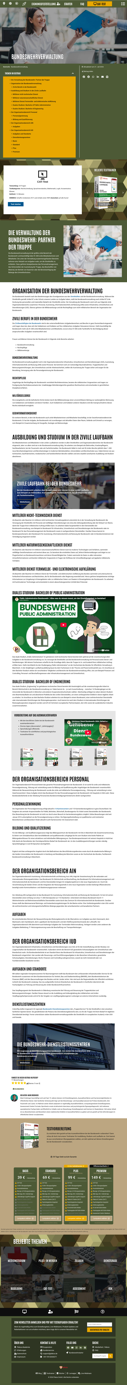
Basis (15, 141)
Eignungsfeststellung (44, 4)
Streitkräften (75, 296)
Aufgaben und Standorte (22, 134)
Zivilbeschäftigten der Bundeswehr (28, 323)
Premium (16, 152)
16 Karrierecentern (62, 809)
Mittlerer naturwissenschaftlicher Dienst (28, 98)
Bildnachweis (19, 1089)
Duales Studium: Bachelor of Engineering (28, 109)
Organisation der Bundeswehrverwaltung (26, 83)
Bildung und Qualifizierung (22, 119)
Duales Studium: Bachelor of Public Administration (32, 105)
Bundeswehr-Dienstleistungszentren (56, 1009)
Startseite (6, 67)
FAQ (82, 4)
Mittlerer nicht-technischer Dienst (25, 94)
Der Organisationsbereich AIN (22, 123)
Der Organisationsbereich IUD (22, 130)
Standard (16, 145)
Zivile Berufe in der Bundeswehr (24, 87)
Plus (14, 148)
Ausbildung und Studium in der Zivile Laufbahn (28, 91)
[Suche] (110, 1356)
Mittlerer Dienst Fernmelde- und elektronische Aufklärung (34, 101)
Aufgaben (16, 127)
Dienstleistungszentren (21, 137)
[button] (123, 4)
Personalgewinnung (20, 116)
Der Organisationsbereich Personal (24, 112)
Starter (68, 4)
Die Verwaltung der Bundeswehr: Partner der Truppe (30, 80)
